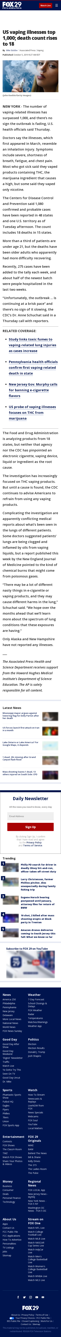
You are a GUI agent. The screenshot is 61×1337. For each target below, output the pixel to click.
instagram (30, 1297)
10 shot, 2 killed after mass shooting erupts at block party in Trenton (37, 919)
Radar (31, 1014)
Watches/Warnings (38, 1022)
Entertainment (13, 1137)
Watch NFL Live (36, 1227)
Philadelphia (9, 1003)
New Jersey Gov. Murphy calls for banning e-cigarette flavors (33, 390)
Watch (32, 1090)
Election (32, 1044)
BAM (30, 1149)
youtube (36, 1297)
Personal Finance (12, 1197)
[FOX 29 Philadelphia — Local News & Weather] (12, 5)
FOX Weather (35, 1010)
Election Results (36, 1048)
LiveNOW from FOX (36, 1107)
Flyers (6, 1109)
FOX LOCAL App (36, 1190)
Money (8, 1181)
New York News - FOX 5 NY (37, 1202)
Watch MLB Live (36, 1238)
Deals (6, 1194)
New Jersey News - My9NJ (38, 1195)
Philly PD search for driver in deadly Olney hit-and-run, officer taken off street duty (38, 868)
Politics (33, 1039)
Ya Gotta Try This (12, 1069)
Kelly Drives (34, 1161)
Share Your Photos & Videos (12, 1163)
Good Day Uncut (11, 1077)
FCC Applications (11, 1235)
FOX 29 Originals (34, 1139)
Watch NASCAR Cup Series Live (36, 1244)
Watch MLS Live (36, 1280)
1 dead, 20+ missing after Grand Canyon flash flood (19, 758)
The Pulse (33, 1172)
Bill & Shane (34, 1157)
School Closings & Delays (37, 1005)
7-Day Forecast (36, 999)
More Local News (12, 1019)
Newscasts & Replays (35, 1100)
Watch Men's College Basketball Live (37, 1259)
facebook (18, 1297)
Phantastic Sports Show (12, 1096)
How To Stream (36, 1094)
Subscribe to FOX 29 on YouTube (27, 948)
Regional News (34, 1183)
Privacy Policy (34, 842)
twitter (24, 1297)
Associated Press (27, 50)
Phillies (6, 1113)
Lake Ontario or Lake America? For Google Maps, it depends (20, 743)
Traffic (6, 1061)
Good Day (10, 1039)
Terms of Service (32, 845)
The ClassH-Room (12, 1149)
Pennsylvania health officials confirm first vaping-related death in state (33, 367)
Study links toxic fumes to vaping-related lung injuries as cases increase (32, 345)
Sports (7, 1090)
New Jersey (8, 1011)
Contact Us (8, 1227)
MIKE (31, 1145)
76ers (5, 1117)
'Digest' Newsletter (13, 1057)
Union (6, 1121)
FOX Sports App (11, 1125)
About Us (9, 1219)
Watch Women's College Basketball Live (37, 1269)
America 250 (9, 999)
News (7, 995)
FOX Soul (33, 1120)
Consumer (8, 1190)
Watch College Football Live (35, 1233)
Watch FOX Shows (12, 1157)
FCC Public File (10, 1231)
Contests (7, 1141)
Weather (34, 995)
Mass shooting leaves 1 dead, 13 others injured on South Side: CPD (20, 773)
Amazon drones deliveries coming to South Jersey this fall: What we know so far (38, 933)
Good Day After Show (11, 1046)
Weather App (35, 1026)
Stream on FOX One (35, 1221)
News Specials (35, 1112)
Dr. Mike (7, 1081)
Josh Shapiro (34, 1055)
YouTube (32, 1124)
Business (7, 1186)
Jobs (5, 1251)
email (43, 1297)
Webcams (33, 1116)
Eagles (6, 1105)
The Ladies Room (37, 1169)
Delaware (8, 1015)
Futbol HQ (8, 1101)
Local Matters (35, 1128)
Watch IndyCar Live (35, 1251)
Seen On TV (9, 1073)
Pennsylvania (9, 1007)
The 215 (32, 1165)
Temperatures (35, 1018)
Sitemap (7, 1255)
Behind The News (37, 1153)
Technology (9, 1201)
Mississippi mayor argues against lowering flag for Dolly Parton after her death (21, 716)
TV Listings (8, 1247)
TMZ (5, 1153)
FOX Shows (9, 1145)
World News (9, 1027)
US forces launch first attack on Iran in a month (21, 729)
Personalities (9, 1243)
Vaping (40, 50)
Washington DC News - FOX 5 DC (37, 1209)
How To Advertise (12, 1239)
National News (10, 1023)
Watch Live (46, 5)
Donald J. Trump (36, 1052)
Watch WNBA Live (37, 1276)
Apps (5, 1223)
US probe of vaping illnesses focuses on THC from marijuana (32, 413)
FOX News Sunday (12, 1030)
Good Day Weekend (8, 1052)
